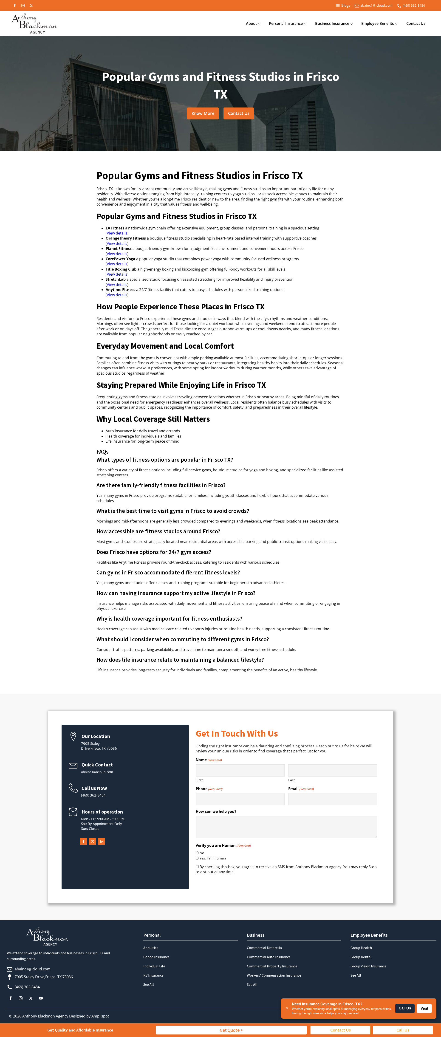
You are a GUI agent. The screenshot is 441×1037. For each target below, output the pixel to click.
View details (117, 233)
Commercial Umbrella (264, 947)
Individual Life (154, 966)
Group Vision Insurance (368, 966)
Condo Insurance (156, 957)
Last (291, 780)
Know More (203, 113)
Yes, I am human (213, 858)
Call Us (405, 1008)
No (202, 853)
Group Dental (361, 957)
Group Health (361, 947)
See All (148, 984)
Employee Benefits (377, 23)
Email (301, 788)
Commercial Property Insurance (272, 966)
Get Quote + (231, 1030)
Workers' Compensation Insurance (274, 975)
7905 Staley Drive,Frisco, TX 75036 (44, 976)
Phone (209, 788)
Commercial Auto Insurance (269, 957)
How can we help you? (216, 811)
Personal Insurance (286, 23)
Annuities (150, 947)
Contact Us (415, 23)
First (199, 780)
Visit (424, 1008)
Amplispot (100, 1016)
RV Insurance (153, 975)
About (251, 23)
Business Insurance (332, 23)
